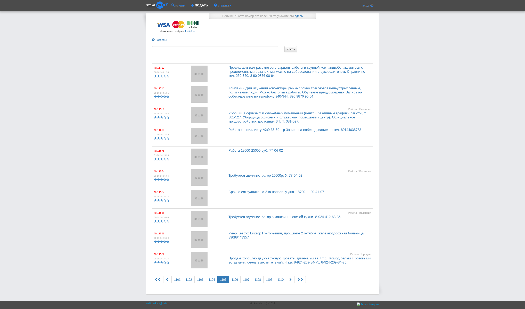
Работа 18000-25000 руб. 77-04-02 (255, 150)
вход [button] (366, 5)
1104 (212, 279)
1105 (223, 279)
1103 (200, 279)
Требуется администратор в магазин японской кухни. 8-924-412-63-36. (284, 217)
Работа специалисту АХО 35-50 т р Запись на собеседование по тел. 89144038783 (294, 130)
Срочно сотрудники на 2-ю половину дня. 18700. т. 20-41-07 (276, 192)
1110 (280, 279)
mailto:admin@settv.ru (158, 303)
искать (180, 5)
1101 (177, 279)
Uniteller (189, 31)
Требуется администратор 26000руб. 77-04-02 (265, 175)
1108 (258, 279)
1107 (246, 279)
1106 (235, 279)
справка (223, 5)
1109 (269, 279)
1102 (189, 279)
